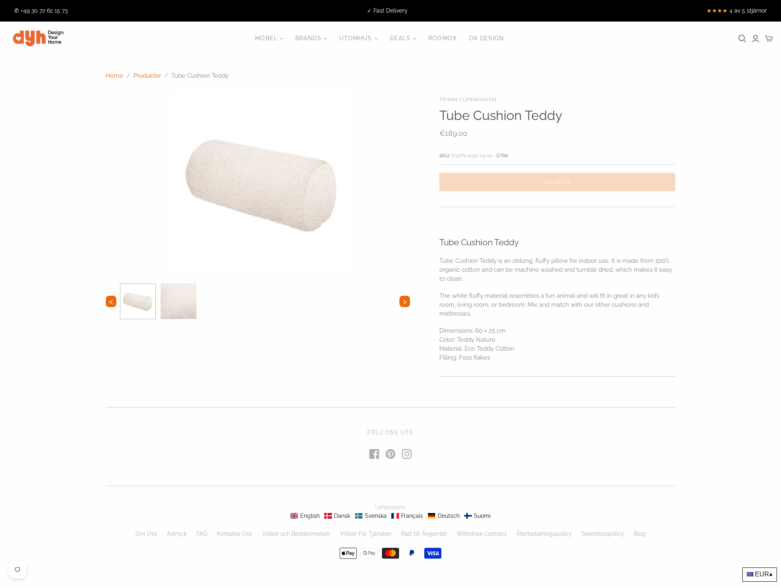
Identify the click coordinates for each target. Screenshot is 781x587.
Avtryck (177, 533)
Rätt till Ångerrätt (424, 533)
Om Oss (146, 533)
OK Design (486, 38)
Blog (640, 533)
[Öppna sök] (742, 39)
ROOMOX (442, 38)
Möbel (266, 38)
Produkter (147, 75)
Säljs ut (557, 182)
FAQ (201, 533)
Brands (308, 38)
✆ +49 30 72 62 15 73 (41, 10)
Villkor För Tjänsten (365, 533)
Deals (400, 38)
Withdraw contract (482, 533)
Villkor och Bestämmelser (296, 533)
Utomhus (355, 38)
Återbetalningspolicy (544, 533)
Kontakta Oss (234, 533)
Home (114, 75)
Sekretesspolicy (603, 533)
